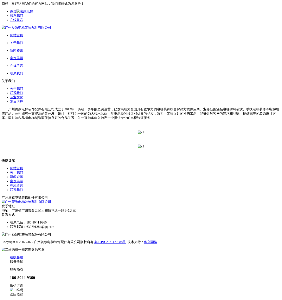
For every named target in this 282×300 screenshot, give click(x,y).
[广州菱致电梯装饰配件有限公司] (26, 27)
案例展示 (16, 181)
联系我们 (16, 15)
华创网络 (150, 242)
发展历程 (16, 101)
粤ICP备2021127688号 (110, 242)
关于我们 (16, 88)
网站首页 (16, 168)
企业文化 (16, 97)
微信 (13, 11)
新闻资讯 (16, 177)
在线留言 (16, 20)
